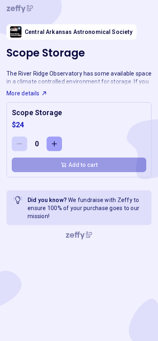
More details (22, 93)
